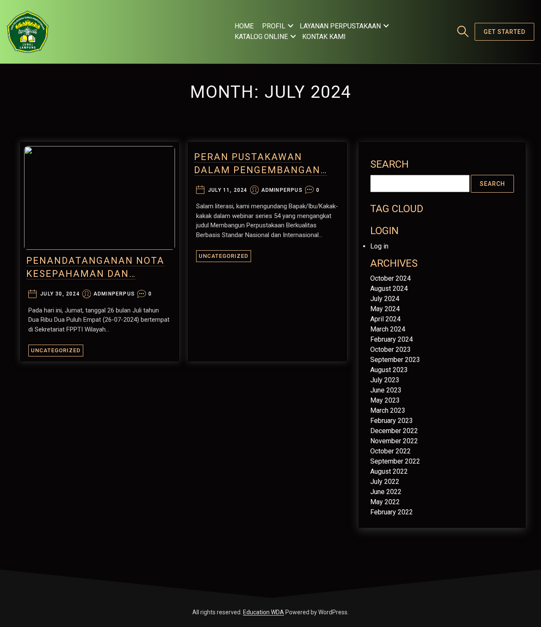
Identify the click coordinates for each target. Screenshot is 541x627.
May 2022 (385, 502)
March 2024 (387, 329)
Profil (273, 26)
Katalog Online (261, 37)
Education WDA (263, 612)
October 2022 (390, 451)
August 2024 (389, 288)
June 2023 (386, 390)
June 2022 (386, 492)
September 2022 (395, 461)
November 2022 (394, 441)
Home (244, 26)
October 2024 (390, 278)
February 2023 (391, 421)
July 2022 (384, 482)
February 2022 (391, 512)
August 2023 (389, 370)
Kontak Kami (324, 37)
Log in (379, 246)
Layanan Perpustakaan (340, 26)
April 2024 (385, 319)
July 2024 (384, 299)
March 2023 (387, 410)
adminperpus (114, 294)
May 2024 (385, 309)
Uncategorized (56, 350)
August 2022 (389, 471)
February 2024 (391, 339)
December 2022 (394, 431)
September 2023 (395, 360)
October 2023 (390, 349)
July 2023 (384, 380)
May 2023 (385, 400)
